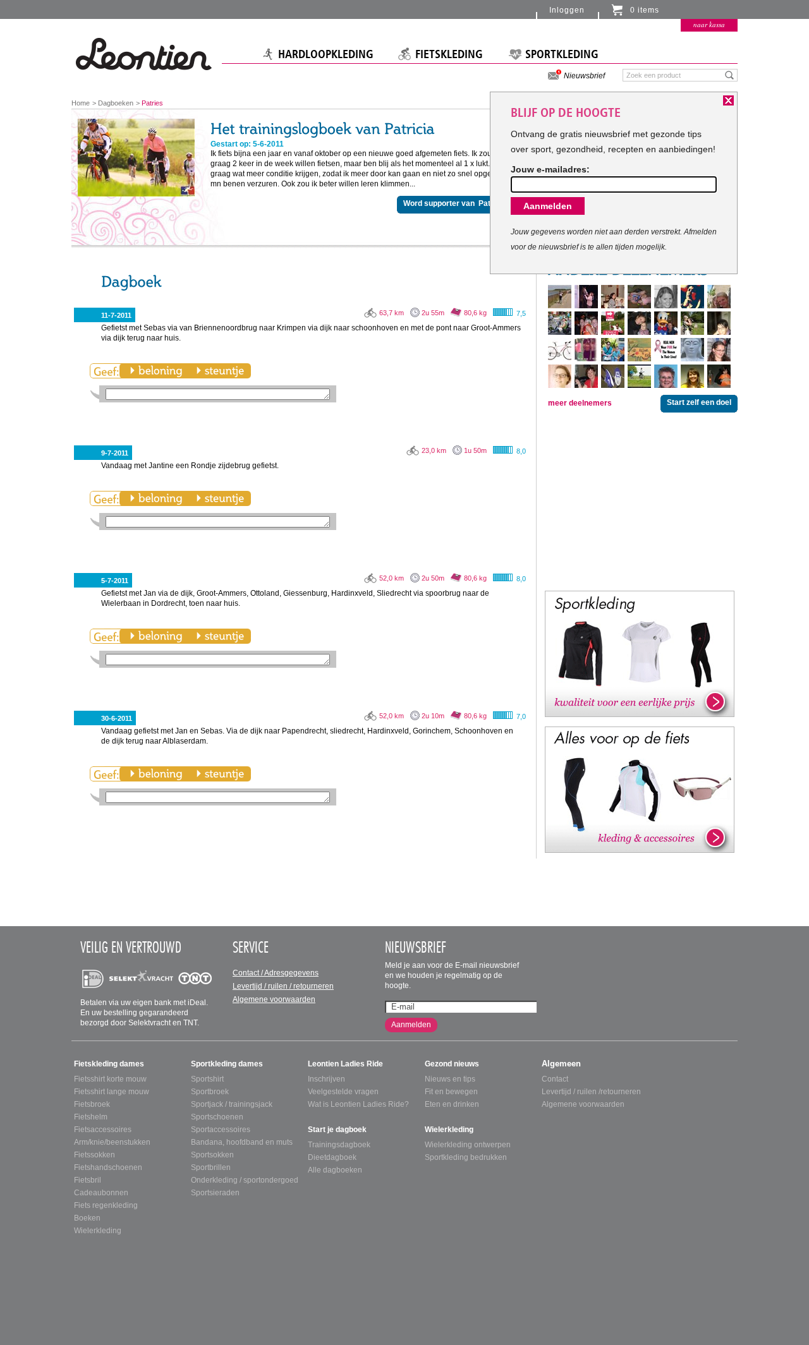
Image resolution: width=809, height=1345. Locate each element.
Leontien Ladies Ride (345, 1063)
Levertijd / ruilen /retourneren (591, 1091)
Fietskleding (449, 54)
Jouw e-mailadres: (550, 169)
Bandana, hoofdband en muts (242, 1142)
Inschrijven (326, 1079)
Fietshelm (90, 1117)
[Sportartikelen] (639, 653)
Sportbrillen (211, 1167)
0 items (644, 10)
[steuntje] (220, 370)
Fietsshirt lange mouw (111, 1091)
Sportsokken (212, 1154)
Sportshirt (207, 1079)
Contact (555, 1079)
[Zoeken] (729, 74)
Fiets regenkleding (106, 1205)
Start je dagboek (337, 1129)
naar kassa (709, 24)
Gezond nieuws (452, 1063)
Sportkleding (562, 54)
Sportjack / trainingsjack (231, 1104)
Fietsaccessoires (102, 1129)
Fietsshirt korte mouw (110, 1079)
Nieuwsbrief (584, 75)
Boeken (87, 1218)
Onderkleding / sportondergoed (244, 1180)
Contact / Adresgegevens (276, 972)
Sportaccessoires (220, 1129)
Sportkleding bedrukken (466, 1157)
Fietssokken (94, 1154)
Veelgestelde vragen (343, 1091)
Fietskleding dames (109, 1063)
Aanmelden (411, 1024)
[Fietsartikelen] (639, 789)
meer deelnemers (580, 403)
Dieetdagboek (332, 1157)
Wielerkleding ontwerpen (468, 1144)
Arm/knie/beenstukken (112, 1142)
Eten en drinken (452, 1104)
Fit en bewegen (451, 1091)
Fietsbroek (92, 1104)
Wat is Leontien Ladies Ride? (358, 1104)
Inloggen (567, 10)
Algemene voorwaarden (274, 999)
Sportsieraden (215, 1192)
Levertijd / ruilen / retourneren (283, 986)
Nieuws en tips (450, 1079)
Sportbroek (210, 1091)
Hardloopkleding (326, 54)
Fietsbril (87, 1180)
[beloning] (156, 370)
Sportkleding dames (227, 1063)
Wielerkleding (97, 1230)
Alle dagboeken (335, 1170)
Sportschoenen (217, 1117)
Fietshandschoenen (108, 1167)
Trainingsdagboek (339, 1144)
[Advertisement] (640, 500)
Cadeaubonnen (101, 1192)
